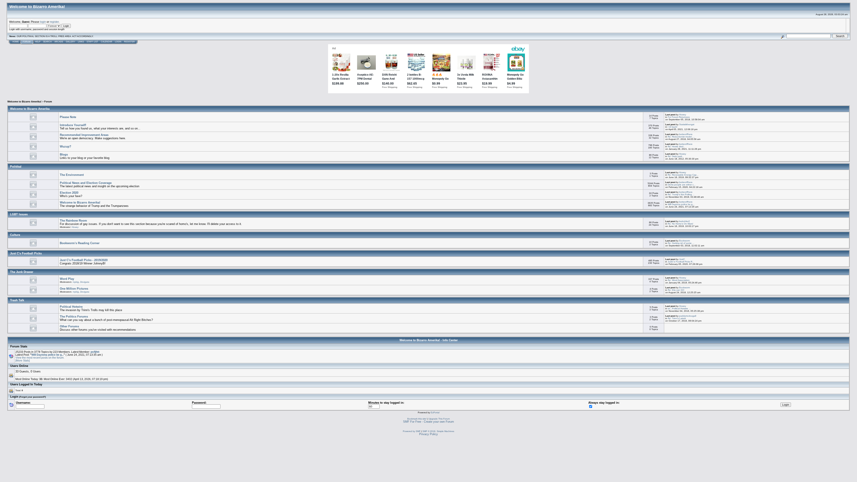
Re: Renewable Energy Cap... (683, 175)
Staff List (92, 42)
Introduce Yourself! (73, 125)
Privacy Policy (428, 434)
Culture (15, 235)
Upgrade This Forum (439, 419)
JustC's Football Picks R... (681, 261)
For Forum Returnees (679, 117)
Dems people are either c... (682, 184)
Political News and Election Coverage (86, 183)
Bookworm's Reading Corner (80, 243)
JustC (682, 259)
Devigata (84, 282)
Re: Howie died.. (676, 146)
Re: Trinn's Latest (677, 318)
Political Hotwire (71, 306)
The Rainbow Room (73, 220)
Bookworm (684, 240)
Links (81, 42)
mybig (76, 282)
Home (15, 42)
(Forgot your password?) (32, 397)
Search (47, 42)
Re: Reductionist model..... (681, 136)
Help (37, 42)
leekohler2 (684, 221)
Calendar (106, 42)
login (43, 21)
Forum (27, 42)
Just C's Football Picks (26, 253)
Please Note (68, 117)
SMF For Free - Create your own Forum (428, 421)
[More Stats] (22, 360)
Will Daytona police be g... (681, 204)
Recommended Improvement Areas (84, 135)
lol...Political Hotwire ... (679, 308)
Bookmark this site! (417, 419)
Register (129, 42)
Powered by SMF (411, 431)
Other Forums (69, 326)
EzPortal (435, 412)
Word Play (67, 278)
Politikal (15, 166)
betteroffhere (686, 134)
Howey (682, 114)
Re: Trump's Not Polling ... (681, 194)
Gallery (70, 42)
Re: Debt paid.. (675, 156)
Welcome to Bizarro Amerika (30, 108)
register (54, 21)
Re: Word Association (679, 280)
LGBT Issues (19, 214)
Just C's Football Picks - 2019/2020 (84, 260)
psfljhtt (95, 351)
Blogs (64, 154)
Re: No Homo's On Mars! (680, 223)
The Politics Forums (74, 316)
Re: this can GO (676, 290)
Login (118, 42)
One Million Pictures (74, 288)
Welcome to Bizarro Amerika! (24, 101)
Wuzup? (65, 146)
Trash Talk (17, 300)
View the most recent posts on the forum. (39, 357)
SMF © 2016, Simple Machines (438, 431)
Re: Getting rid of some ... (681, 243)
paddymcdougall (687, 316)
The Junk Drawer (21, 272)
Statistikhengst (686, 124)
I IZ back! (672, 127)
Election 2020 (69, 192)
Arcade (58, 42)
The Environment (72, 175)
